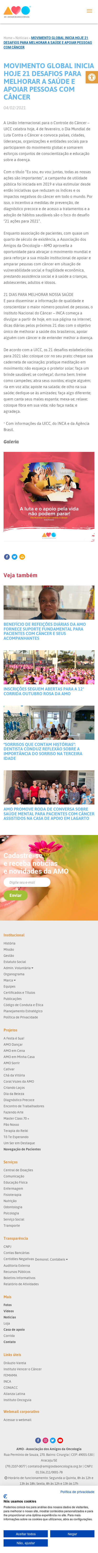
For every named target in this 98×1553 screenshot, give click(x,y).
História (9, 943)
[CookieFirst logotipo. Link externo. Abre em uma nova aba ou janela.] (5, 1496)
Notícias (21, 38)
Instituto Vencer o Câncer (23, 1369)
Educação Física (16, 1182)
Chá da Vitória (14, 1075)
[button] (92, 77)
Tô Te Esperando (16, 1137)
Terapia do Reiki (16, 1131)
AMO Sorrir (12, 1063)
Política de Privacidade (21, 1017)
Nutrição (10, 1201)
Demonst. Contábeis (50, 1259)
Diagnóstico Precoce (19, 1100)
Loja (7, 1323)
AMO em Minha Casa (19, 1057)
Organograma (14, 974)
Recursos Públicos (17, 1272)
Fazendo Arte (14, 1112)
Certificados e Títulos (19, 992)
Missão (9, 949)
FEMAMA (10, 1375)
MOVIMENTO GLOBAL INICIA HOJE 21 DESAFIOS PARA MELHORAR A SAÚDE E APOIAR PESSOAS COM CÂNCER (48, 42)
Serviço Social (14, 1219)
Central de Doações (18, 1170)
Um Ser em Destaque (19, 1143)
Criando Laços (14, 1087)
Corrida (9, 1336)
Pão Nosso (11, 1124)
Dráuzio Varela (15, 1363)
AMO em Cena (14, 1051)
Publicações (13, 999)
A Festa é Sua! (14, 1038)
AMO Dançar (13, 1044)
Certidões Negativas (19, 1259)
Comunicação (14, 1176)
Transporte (12, 1225)
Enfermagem (13, 1188)
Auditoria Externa (17, 1265)
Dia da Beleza (14, 1094)
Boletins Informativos (19, 1278)
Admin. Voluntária (17, 968)
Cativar (9, 1069)
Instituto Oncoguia (17, 1400)
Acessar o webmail (17, 1420)
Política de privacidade (77, 1491)
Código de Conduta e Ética (23, 1005)
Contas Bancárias (16, 1253)
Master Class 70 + (16, 1118)
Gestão (9, 956)
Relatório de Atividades (21, 1284)
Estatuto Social (15, 962)
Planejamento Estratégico (23, 1011)
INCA (7, 1381)
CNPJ (7, 1246)
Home (8, 38)
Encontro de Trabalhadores (24, 1106)
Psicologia (11, 1213)
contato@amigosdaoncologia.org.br (55, 1466)
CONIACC (11, 1387)
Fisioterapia (12, 1195)
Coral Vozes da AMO (19, 1081)
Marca (9, 980)
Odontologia (13, 1207)
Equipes (9, 986)
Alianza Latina (14, 1394)
